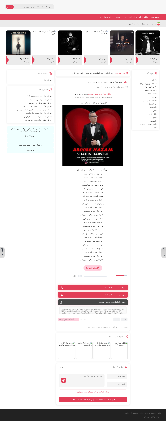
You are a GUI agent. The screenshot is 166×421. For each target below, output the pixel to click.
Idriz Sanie (152, 94)
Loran (154, 97)
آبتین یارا (153, 128)
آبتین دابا (153, 121)
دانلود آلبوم (132, 17)
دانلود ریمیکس (120, 17)
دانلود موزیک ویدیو (105, 17)
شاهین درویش (102, 327)
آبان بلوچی (152, 114)
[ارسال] (63, 380)
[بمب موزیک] (152, 6)
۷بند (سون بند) (150, 90)
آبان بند (153, 118)
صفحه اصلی (155, 17)
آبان (154, 111)
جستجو (9, 7)
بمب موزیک (120, 73)
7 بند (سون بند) (150, 87)
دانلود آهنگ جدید (105, 94)
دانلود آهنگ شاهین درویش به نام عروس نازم (105, 82)
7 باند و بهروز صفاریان (148, 84)
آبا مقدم (153, 107)
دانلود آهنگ (143, 17)
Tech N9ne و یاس (149, 101)
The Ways (152, 104)
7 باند (154, 80)
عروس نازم (91, 327)
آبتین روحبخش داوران (148, 124)
